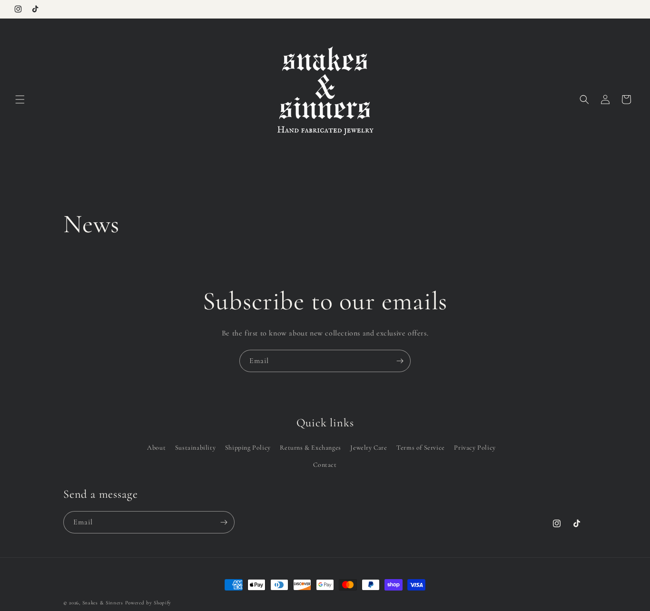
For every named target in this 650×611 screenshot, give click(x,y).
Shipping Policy (248, 447)
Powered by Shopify (148, 603)
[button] (20, 99)
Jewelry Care (368, 447)
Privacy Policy (474, 447)
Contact (324, 465)
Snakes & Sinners (102, 603)
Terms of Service (420, 447)
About (156, 447)
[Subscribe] (399, 361)
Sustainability (195, 447)
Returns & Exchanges (310, 447)
